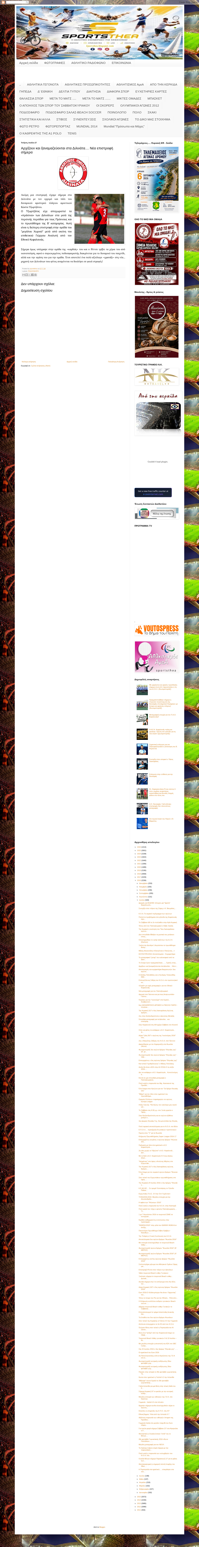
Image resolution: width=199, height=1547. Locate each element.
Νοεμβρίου (143, 887)
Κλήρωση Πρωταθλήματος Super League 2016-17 (157, 1136)
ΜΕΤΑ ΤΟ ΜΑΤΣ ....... (96, 98)
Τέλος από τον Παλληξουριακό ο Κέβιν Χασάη (156, 926)
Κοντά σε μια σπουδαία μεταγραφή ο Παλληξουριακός (152, 1079)
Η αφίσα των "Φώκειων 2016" (150, 1202)
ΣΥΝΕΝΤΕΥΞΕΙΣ (84, 119)
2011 (139, 1510)
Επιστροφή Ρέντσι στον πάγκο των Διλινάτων (156, 1270)
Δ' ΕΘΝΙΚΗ (45, 91)
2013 (139, 1503)
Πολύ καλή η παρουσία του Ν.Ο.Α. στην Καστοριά (157, 1206)
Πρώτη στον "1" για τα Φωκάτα (150, 1133)
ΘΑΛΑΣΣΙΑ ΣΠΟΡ (31, 98)
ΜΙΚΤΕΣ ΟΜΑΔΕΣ (129, 98)
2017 (139, 877)
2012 (139, 1507)
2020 (139, 867)
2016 (139, 880)
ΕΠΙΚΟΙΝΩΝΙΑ (121, 62)
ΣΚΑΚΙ (152, 112)
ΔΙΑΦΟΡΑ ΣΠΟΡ (118, 91)
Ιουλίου (142, 900)
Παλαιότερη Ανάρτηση (116, 362)
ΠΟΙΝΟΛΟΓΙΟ (117, 112)
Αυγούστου (143, 897)
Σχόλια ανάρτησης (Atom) (40, 366)
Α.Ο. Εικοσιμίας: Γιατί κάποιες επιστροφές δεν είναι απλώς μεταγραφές (160, 806)
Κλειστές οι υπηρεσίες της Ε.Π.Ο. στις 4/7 (154, 1411)
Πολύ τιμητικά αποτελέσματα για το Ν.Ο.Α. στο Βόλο (158, 1126)
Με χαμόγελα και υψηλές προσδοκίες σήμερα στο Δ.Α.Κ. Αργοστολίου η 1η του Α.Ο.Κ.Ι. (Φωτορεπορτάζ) (163, 687)
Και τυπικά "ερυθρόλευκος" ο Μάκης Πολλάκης (156, 1064)
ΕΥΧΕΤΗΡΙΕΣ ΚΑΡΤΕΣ (151, 91)
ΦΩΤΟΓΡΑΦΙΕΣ (54, 62)
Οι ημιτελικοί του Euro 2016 (149, 1352)
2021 (139, 864)
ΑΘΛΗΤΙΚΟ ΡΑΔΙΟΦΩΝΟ (88, 62)
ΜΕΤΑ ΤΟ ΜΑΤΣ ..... (63, 98)
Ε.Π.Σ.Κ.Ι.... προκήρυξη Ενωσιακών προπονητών (157, 1130)
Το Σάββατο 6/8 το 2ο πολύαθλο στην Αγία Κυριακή (158, 922)
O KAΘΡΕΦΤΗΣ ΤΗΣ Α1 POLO (40, 133)
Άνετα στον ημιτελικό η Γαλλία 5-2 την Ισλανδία (156, 1377)
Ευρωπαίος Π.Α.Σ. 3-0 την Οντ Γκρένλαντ (154, 1194)
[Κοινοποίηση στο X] (29, 274)
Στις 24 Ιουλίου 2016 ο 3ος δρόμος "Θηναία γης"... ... (158, 1349)
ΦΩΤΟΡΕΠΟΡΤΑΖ (57, 126)
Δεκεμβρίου (143, 883)
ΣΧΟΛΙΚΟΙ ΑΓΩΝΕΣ (115, 119)
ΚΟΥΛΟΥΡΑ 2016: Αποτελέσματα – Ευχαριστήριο (157, 954)
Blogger (102, 1527)
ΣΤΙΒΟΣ (61, 119)
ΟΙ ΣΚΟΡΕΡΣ (105, 105)
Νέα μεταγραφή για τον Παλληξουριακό (153, 991)
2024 (139, 854)
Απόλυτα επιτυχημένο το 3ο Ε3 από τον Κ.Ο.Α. (156, 1324)
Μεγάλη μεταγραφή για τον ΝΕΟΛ (151, 1444)
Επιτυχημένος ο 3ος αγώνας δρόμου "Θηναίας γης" (158, 1060)
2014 (139, 1500)
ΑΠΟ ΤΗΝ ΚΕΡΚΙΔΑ (163, 84)
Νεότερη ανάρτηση (29, 362)
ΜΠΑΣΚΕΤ (155, 98)
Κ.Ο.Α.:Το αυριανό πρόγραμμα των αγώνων (155, 914)
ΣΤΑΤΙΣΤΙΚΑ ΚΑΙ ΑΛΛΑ (34, 119)
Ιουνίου (142, 1476)
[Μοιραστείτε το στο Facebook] (32, 274)
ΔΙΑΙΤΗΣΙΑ (93, 91)
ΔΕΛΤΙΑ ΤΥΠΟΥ (69, 91)
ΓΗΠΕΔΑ (25, 91)
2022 (139, 860)
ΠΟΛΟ (137, 112)
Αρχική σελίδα (28, 62)
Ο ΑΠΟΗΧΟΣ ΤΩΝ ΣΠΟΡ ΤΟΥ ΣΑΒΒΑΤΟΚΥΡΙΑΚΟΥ (54, 105)
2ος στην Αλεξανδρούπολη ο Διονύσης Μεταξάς (156, 1016)
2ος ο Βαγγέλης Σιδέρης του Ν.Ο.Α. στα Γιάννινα (157, 1041)
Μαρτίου (142, 1486)
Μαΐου (141, 1479)
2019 (139, 870)
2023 (139, 857)
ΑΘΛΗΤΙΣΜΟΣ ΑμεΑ (130, 84)
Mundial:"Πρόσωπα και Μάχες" (124, 126)
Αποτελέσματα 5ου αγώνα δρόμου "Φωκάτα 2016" (158, 1239)
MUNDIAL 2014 (86, 126)
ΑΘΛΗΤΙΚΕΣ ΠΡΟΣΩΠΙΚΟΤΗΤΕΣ (87, 84)
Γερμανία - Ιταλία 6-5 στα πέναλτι (151, 1402)
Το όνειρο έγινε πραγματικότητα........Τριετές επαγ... (158, 963)
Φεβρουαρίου (144, 1489)
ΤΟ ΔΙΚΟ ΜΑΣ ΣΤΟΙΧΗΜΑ (152, 119)
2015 (139, 1497)
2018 (139, 874)
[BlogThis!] (26, 274)
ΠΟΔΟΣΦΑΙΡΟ (29, 112)
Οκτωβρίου (143, 890)
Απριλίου (142, 1482)
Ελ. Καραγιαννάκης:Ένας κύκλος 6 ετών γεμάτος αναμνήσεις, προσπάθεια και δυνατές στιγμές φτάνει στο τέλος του (162, 792)
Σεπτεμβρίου (144, 893)
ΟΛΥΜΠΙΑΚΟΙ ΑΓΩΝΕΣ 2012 (139, 105)
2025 (139, 850)
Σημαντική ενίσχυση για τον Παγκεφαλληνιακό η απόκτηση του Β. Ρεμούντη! (163, 747)
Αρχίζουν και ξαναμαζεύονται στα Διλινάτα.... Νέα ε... (158, 966)
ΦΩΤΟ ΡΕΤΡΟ (29, 126)
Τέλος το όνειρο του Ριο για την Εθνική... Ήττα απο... (158, 1298)
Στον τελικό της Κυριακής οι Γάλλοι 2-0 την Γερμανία (158, 1321)
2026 (139, 847)
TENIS (72, 133)
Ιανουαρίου (143, 1492)
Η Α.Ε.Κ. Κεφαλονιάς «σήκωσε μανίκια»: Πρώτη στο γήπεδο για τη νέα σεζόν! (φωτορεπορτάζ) (162, 732)
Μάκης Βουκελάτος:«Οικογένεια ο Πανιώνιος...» (157, 951)
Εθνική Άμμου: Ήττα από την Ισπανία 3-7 (154, 1414)
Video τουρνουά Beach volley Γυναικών (153, 1273)
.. (20, 84)
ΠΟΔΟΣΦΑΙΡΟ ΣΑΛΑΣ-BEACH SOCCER (73, 112)
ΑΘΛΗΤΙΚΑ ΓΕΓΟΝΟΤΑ (43, 84)
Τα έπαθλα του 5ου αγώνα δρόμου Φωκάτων (156, 1317)
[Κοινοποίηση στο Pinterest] (35, 274)
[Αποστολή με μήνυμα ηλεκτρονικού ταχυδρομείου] (23, 274)
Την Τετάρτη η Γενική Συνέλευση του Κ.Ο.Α (155, 1236)
